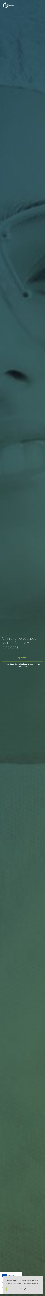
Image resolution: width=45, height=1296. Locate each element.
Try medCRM (22, 658)
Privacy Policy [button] (32, 1283)
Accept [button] (23, 1289)
